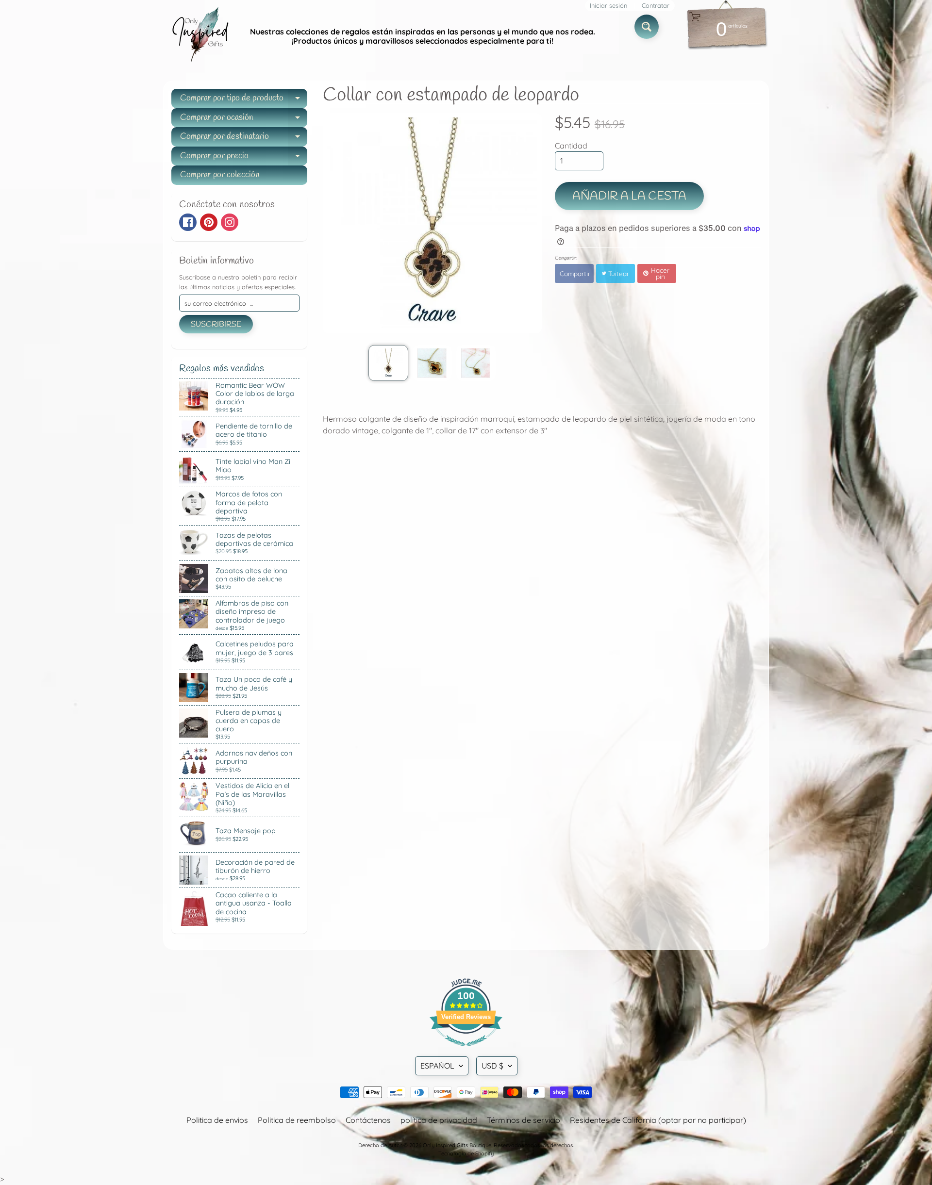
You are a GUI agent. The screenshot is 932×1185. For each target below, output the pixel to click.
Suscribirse (216, 324)
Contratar (655, 5)
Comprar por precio (243, 158)
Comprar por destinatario (243, 139)
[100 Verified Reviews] (466, 1050)
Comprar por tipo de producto (243, 100)
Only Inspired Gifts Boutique (457, 1145)
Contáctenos (368, 1120)
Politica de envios (217, 1120)
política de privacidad (438, 1120)
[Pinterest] (208, 222)
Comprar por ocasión (243, 120)
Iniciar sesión (608, 5)
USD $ (492, 1065)
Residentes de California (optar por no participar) (658, 1120)
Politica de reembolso (297, 1120)
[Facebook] (188, 222)
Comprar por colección (220, 175)
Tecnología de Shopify (466, 1153)
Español (437, 1065)
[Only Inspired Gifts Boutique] (199, 36)
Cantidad (571, 145)
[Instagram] (229, 222)
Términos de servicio (523, 1120)
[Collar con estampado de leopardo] (388, 363)
